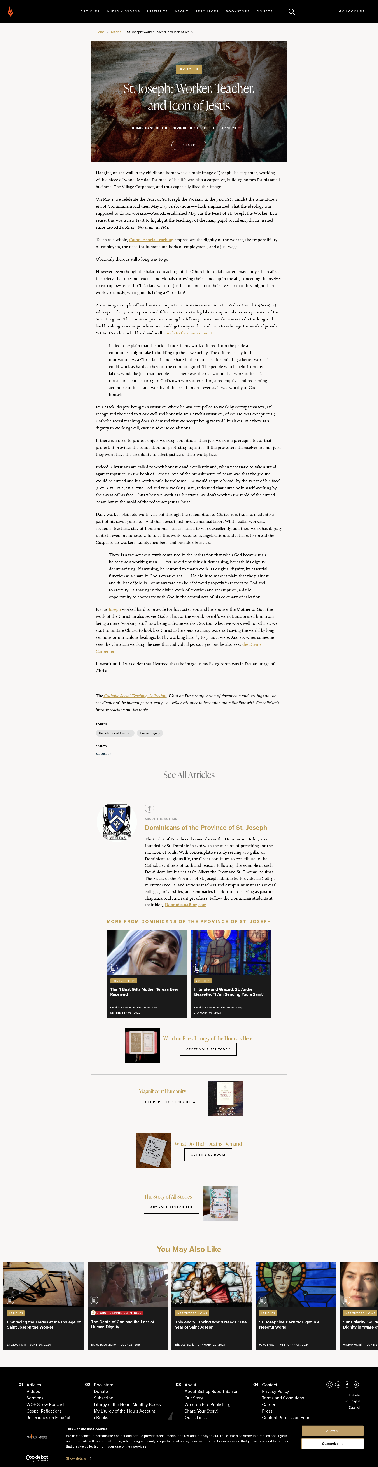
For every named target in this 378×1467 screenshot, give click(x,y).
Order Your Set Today (208, 1049)
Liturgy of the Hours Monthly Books (127, 1404)
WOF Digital (352, 1401)
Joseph (115, 609)
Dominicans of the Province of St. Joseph (173, 128)
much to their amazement (188, 333)
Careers (269, 1404)
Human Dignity (150, 733)
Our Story (194, 1398)
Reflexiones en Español (48, 1417)
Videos (33, 1391)
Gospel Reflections (44, 1411)
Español (354, 1407)
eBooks (101, 1417)
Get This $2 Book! (208, 1155)
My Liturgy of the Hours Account (124, 1411)
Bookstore (238, 11)
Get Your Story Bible (171, 1207)
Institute (157, 11)
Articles (90, 11)
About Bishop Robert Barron (211, 1391)
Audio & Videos (123, 11)
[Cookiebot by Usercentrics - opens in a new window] (37, 1458)
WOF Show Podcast (45, 1404)
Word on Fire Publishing (208, 1404)
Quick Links (196, 1417)
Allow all (332, 1431)
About (181, 11)
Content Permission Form (286, 1417)
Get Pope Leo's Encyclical (171, 1102)
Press (267, 1411)
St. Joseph (103, 753)
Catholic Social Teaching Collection (134, 695)
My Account (351, 11)
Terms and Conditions (283, 1398)
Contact (269, 1384)
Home (100, 32)
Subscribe (103, 1398)
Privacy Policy (275, 1391)
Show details (76, 1458)
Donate (265, 11)
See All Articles (189, 775)
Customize (330, 1444)
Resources (207, 11)
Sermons (34, 1398)
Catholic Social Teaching (115, 733)
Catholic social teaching (151, 239)
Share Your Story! (201, 1411)
